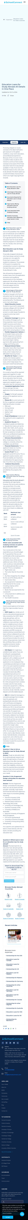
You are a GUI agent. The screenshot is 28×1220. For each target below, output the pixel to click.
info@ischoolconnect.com (13, 1074)
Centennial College (6, 1138)
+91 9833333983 (9, 1070)
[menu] (25, 2)
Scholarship (4, 1093)
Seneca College (5, 1145)
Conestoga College (6, 1135)
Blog (3, 1105)
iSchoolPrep (4, 1102)
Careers (3, 1108)
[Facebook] (3, 1043)
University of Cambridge (7, 1132)
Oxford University (6, 1123)
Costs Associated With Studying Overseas (12, 211)
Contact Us (4, 1111)
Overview (5, 142)
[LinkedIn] (17, 1043)
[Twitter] (10, 1043)
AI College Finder (6, 1163)
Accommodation (6, 1175)
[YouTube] (14, 1043)
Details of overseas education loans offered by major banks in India (13, 217)
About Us (4, 1087)
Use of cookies (6, 1213)
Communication (5, 1181)
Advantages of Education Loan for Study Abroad (13, 192)
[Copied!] (16, 1028)
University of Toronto (7, 1129)
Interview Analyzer (6, 1160)
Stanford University (6, 1126)
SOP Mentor (4, 1166)
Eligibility (14, 142)
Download (8, 881)
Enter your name (7, 1198)
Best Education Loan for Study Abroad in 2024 (13, 187)
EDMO (3, 1090)
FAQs (7, 222)
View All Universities (7, 1151)
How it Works (5, 1084)
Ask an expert (5, 1099)
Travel (3, 1178)
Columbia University (6, 1142)
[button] (22, 1214)
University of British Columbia (9, 1148)
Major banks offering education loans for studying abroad (12, 205)
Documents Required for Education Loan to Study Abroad (13, 198)
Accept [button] (8, 1217)
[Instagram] (6, 1043)
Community (4, 1096)
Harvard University (6, 1120)
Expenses (9, 19)
